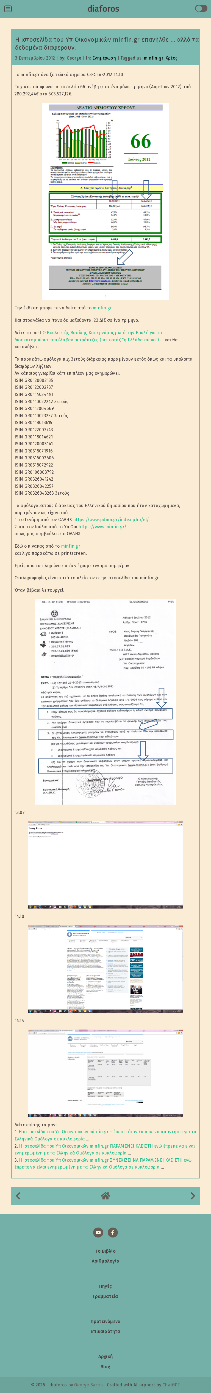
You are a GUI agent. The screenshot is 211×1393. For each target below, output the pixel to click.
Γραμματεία (105, 1296)
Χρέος (171, 58)
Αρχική (105, 1356)
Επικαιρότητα (105, 1331)
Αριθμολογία (105, 1261)
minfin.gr (102, 307)
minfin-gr (153, 58)
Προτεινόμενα (105, 1321)
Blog (105, 1366)
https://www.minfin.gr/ (102, 526)
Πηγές (105, 1286)
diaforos (103, 9)
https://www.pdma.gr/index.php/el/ (111, 519)
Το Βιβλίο (105, 1251)
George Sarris (88, 1384)
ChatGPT (171, 1384)
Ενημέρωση (104, 58)
